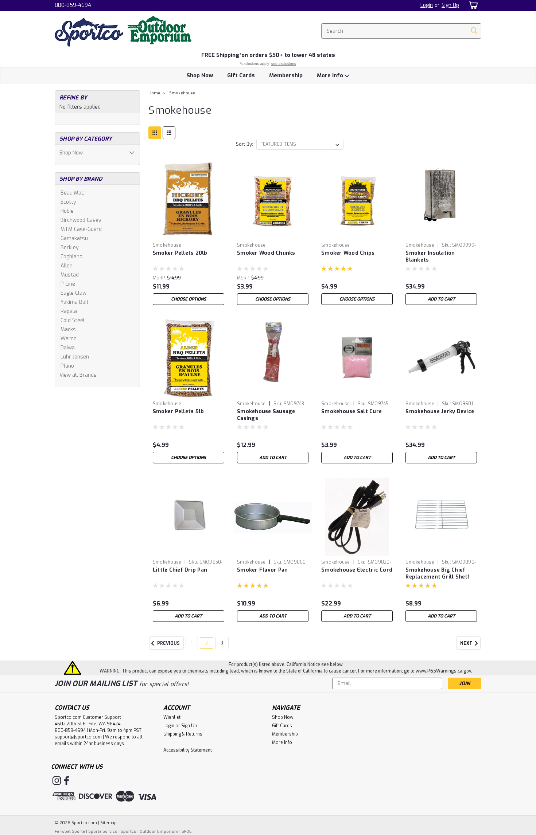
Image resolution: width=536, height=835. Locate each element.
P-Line (68, 284)
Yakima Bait (75, 302)
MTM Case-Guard (81, 229)
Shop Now (200, 75)
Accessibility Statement (187, 750)
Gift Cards (241, 75)
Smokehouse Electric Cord (356, 570)
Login (426, 5)
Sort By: (244, 144)
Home (154, 93)
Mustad (70, 274)
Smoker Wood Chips (347, 253)
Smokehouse (182, 93)
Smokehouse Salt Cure (351, 411)
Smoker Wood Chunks (266, 253)
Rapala (69, 311)
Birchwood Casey (81, 220)
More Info (331, 75)
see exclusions (283, 64)
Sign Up (450, 5)
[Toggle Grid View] (154, 132)
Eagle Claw (73, 293)
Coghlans (71, 256)
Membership (286, 75)
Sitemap (108, 823)
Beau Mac (72, 192)
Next (467, 644)
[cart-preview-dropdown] (472, 5)
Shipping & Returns (182, 734)
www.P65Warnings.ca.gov (443, 671)
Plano (67, 365)
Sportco (128, 831)
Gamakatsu (74, 238)
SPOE (187, 831)
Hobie (67, 211)
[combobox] (401, 31)
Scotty (68, 202)
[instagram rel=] (56, 780)
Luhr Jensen (75, 356)
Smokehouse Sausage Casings (266, 415)
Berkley (70, 247)
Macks (68, 329)
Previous (168, 644)
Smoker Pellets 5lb (178, 411)
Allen (67, 265)
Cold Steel (73, 320)
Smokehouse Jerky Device (439, 411)
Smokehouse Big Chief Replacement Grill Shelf (437, 573)
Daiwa (68, 347)
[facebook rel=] (66, 780)
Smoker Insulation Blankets (430, 256)
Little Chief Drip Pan (180, 570)
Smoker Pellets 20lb (180, 253)
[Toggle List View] (169, 132)
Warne (69, 338)
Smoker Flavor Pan (262, 570)
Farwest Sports (70, 831)
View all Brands (78, 375)
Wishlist (171, 717)
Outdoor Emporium (159, 831)
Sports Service (102, 831)
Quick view (188, 233)
